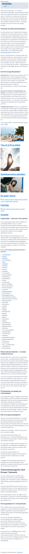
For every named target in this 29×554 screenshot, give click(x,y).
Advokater (5, 271)
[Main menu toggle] (5, 6)
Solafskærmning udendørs (13, 174)
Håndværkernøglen (6, 52)
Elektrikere (5, 258)
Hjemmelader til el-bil (7, 295)
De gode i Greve (8, 196)
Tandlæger (5, 264)
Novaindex (7, 3)
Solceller (4, 313)
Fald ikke (5, 205)
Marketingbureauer (7, 291)
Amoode (4, 214)
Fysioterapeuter (6, 254)
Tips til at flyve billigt (10, 145)
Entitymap (20, 552)
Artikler (6, 124)
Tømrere (4, 256)
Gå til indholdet (5, 1)
